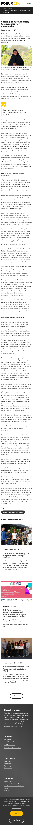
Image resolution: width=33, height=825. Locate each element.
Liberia (6, 788)
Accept (16, 813)
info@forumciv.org (9, 745)
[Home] (10, 3)
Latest (10, 8)
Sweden (6, 790)
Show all (17, 696)
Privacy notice (8, 768)
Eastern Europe (8, 781)
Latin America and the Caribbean (14, 786)
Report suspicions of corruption (13, 766)
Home (4, 8)
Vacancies (7, 761)
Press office (7, 763)
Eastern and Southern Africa (13, 512)
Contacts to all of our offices (12, 748)
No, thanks (16, 820)
